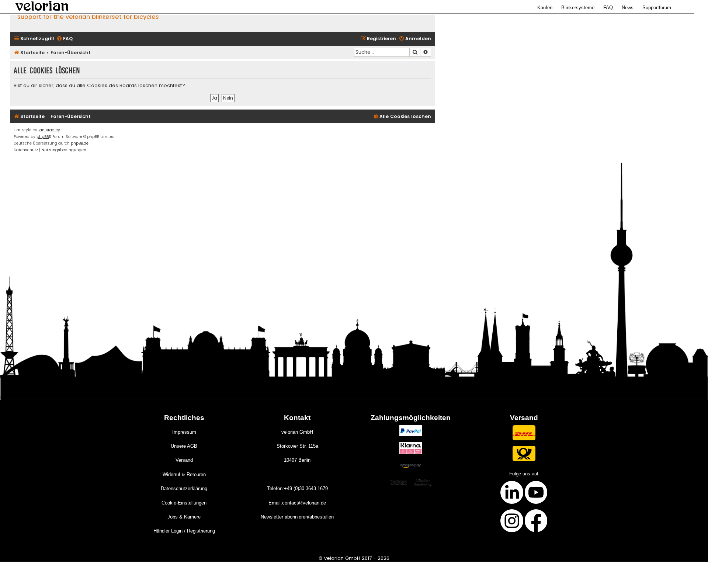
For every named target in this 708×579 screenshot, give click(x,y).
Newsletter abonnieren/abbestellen (297, 517)
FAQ (608, 7)
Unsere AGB (184, 446)
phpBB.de (79, 143)
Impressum (184, 432)
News (628, 7)
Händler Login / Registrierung (184, 531)
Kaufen (544, 7)
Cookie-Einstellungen (184, 503)
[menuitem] (64, 39)
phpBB (43, 136)
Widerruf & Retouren (184, 474)
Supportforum (656, 7)
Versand (184, 460)
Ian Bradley (49, 130)
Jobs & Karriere (184, 517)
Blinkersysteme (577, 7)
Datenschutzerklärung (184, 488)
